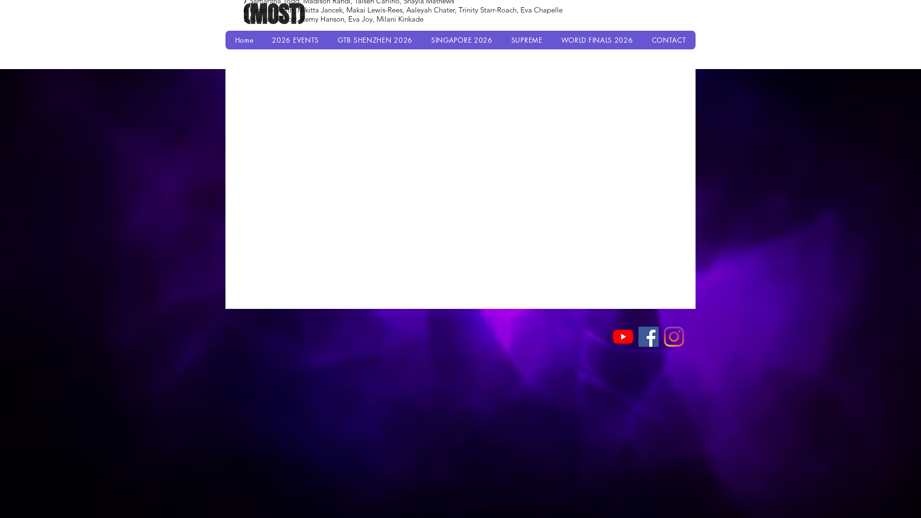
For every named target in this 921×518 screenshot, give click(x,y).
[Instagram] (674, 337)
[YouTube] (623, 337)
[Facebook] (648, 337)
